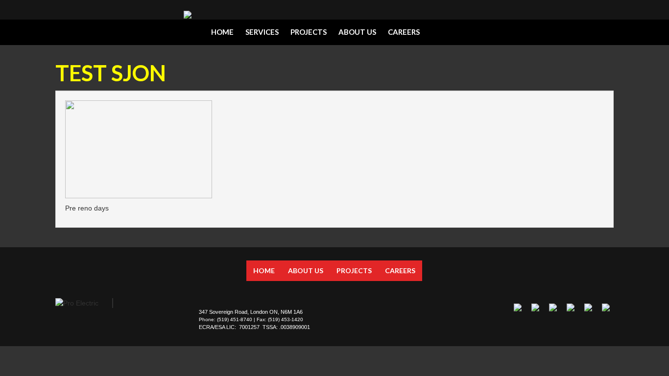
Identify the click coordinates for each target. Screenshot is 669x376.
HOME (222, 31)
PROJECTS (308, 31)
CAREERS (404, 31)
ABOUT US (357, 31)
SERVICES (262, 31)
